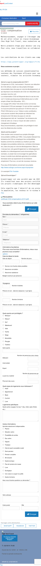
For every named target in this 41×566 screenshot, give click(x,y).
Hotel (6, 388)
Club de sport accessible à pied (14, 448)
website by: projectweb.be (10, 562)
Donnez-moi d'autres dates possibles (16, 266)
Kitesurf (7, 319)
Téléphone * (6, 239)
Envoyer (32, 209)
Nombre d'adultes (17, 286)
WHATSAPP (7, 526)
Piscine (7, 429)
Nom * (4, 217)
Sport (2, 3)
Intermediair (6, 363)
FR (3, 9)
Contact (10, 3)
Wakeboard (8, 325)
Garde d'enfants (10, 477)
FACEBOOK (20, 526)
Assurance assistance (11, 272)
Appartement (9, 392)
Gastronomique (9, 461)
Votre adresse (7, 495)
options (5, 254)
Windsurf (7, 316)
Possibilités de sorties (11, 435)
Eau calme (8, 438)
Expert (4, 368)
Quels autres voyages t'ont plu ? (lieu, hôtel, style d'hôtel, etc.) (20, 408)
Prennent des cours (8, 381)
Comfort (7, 398)
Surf (6, 322)
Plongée (7, 341)
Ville (22, 505)
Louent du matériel (8, 376)
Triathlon (7, 345)
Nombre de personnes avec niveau (27, 355)
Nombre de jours (26, 258)
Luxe (5, 3)
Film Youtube (14, 171)
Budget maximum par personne (12, 276)
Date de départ (7, 258)
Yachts (7, 332)
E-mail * (5, 232)
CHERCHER (31, 23)
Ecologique (8, 471)
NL (1, 9)
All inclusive (8, 458)
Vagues (7, 442)
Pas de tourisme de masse (13, 464)
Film (2, 193)
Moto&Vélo (8, 338)
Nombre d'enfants (17, 299)
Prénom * (5, 224)
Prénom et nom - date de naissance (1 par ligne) (17, 291)
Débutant (5, 358)
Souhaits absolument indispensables (14, 426)
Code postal (6, 505)
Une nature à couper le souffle (14, 474)
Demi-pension (9, 451)
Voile (6, 328)
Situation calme (9, 432)
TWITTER (31, 526)
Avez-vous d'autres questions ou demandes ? (16, 480)
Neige (6, 335)
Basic (6, 395)
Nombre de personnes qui (30, 373)
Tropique (7, 445)
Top (1, 565)
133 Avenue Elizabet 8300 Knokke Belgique (9, 538)
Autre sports (6, 348)
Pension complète (10, 454)
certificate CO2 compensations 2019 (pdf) (15, 199)
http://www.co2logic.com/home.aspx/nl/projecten (17, 167)
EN (6, 9)
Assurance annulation (11, 269)
